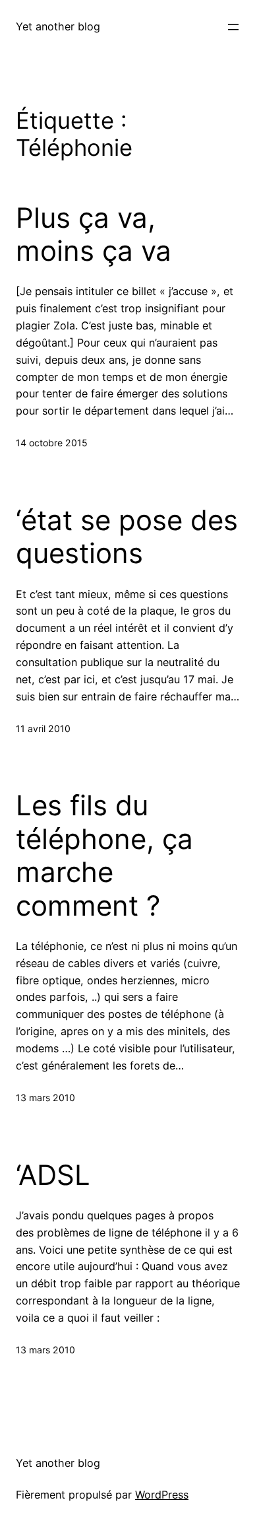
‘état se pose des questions (127, 537)
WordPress (161, 1494)
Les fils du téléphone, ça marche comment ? (104, 855)
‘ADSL (53, 1175)
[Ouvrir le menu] (233, 27)
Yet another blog (58, 26)
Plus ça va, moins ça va (93, 234)
